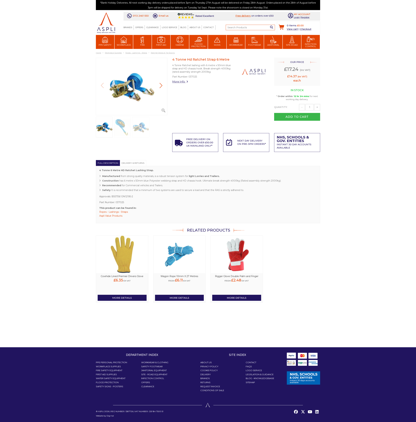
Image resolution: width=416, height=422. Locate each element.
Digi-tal (110, 416)
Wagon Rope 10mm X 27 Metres (179, 276)
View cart (292, 29)
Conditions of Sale (212, 390)
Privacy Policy (209, 366)
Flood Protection (198, 45)
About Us (194, 27)
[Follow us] (303, 412)
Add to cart (297, 117)
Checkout (305, 29)
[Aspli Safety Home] (106, 22)
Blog (183, 27)
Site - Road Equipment (154, 374)
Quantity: (280, 107)
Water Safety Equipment (110, 378)
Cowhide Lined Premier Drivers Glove (122, 276)
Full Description (108, 163)
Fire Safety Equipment (109, 370)
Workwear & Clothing (154, 362)
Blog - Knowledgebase (260, 378)
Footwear (254, 45)
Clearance (152, 27)
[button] (161, 85)
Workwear (236, 45)
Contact (208, 27)
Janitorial (273, 45)
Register (305, 17)
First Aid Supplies (106, 374)
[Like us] (296, 412)
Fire (142, 45)
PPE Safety (105, 45)
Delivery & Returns (133, 163)
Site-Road (292, 45)
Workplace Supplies (108, 366)
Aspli (101, 411)
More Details (122, 297)
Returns (205, 382)
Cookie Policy (209, 370)
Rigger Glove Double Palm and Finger (236, 276)
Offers (139, 27)
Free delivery (243, 15)
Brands (128, 27)
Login (296, 17)
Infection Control (310, 45)
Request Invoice (210, 386)
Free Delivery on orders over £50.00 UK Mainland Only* (199, 142)
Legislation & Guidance (259, 374)
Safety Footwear (152, 366)
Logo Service (169, 27)
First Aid (161, 45)
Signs (217, 45)
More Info (179, 81)
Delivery (205, 374)
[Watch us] (310, 412)
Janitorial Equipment (154, 370)
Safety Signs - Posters (109, 386)
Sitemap (250, 382)
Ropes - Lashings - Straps (113, 211)
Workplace (124, 45)
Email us (164, 15)
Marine (180, 45)
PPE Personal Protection (111, 362)
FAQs (249, 366)
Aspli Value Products (110, 215)
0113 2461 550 (141, 15)
